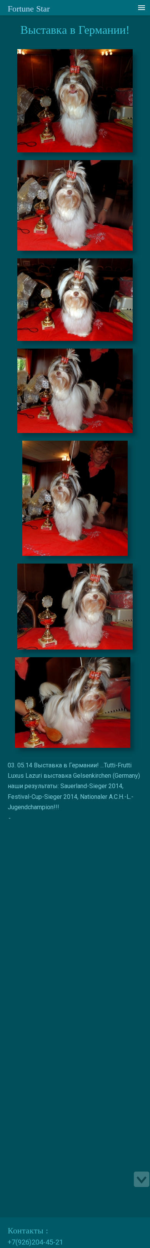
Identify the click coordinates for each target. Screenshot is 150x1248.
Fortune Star (29, 8)
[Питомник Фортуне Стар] (75, 102)
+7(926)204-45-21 (35, 1242)
